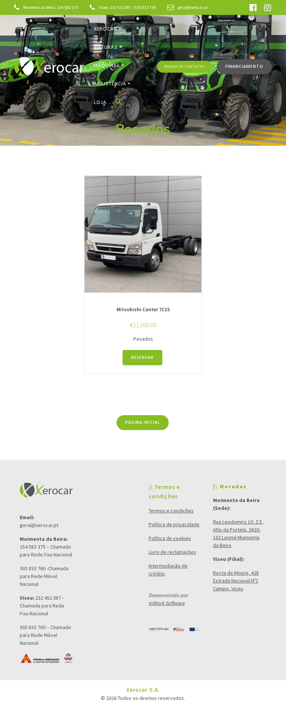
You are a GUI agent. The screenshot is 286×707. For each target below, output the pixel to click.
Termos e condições (171, 510)
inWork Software (167, 603)
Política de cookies (170, 538)
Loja (100, 102)
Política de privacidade (174, 524)
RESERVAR (142, 357)
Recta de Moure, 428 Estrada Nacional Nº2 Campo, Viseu (236, 580)
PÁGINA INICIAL (142, 422)
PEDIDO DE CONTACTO (184, 66)
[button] (119, 103)
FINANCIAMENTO (244, 66)
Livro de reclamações (172, 552)
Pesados (143, 338)
